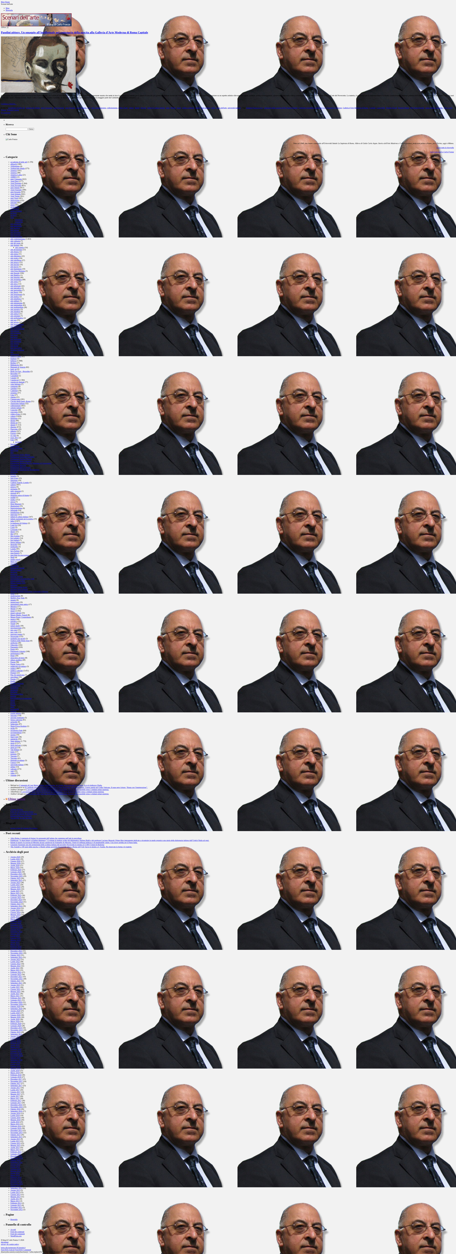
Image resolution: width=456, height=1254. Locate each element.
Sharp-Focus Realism (18, 726)
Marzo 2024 (15, 919)
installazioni (14, 512)
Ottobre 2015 (15, 1135)
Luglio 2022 (15, 962)
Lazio (12, 527)
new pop (13, 630)
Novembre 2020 (16, 1004)
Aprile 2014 (14, 1173)
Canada (13, 378)
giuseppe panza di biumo (19, 495)
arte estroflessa (15, 260)
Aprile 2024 (14, 917)
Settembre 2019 (16, 1034)
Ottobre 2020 (15, 1007)
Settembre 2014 (16, 1163)
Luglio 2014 (15, 1167)
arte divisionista (16, 250)
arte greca (14, 284)
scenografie (14, 709)
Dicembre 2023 (16, 925)
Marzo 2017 (15, 1098)
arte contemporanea (98, 108)
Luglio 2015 (15, 1141)
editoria (13, 431)
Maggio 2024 (15, 915)
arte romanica (15, 333)
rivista (12, 703)
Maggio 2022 (15, 966)
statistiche (14, 739)
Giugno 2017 (15, 1092)
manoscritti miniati (17, 568)
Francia (13, 474)
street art (13, 748)
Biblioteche (14, 365)
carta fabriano (15, 384)
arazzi (12, 205)
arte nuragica (15, 309)
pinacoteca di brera (17, 658)
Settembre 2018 (16, 1060)
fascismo (13, 444)
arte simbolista (15, 339)
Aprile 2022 (14, 968)
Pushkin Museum (17, 683)
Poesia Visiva (15, 664)
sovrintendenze (16, 733)
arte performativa (16, 318)
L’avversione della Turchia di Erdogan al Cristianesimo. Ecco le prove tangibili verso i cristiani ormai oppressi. (67, 790)
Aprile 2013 (14, 1199)
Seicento (13, 716)
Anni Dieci (14, 181)
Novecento (14, 636)
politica (13, 668)
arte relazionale (16, 327)
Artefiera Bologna (17, 350)
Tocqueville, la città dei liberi (21, 818)
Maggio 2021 (15, 992)
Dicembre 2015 (16, 1130)
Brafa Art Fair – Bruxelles (20, 371)
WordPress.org (15, 1236)
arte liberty (14, 292)
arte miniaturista (16, 303)
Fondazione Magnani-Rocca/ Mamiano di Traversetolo (30, 463)
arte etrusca (14, 262)
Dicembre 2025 (16, 874)
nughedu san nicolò (17, 639)
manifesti (13, 564)
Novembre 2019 (16, 1030)
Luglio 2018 (15, 1064)
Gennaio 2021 (15, 1000)
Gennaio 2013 (15, 1205)
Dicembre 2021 (16, 977)
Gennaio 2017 (15, 1103)
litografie (13, 545)
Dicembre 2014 (16, 1156)
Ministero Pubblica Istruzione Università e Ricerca (29, 592)
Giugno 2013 (15, 1195)
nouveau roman (16, 634)
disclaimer (5, 1242)
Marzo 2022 (15, 970)
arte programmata (17, 324)
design (12, 421)
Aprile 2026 (14, 865)
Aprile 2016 (14, 1122)
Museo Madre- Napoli (18, 615)
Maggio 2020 (15, 1017)
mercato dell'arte (16, 577)
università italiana (234, 108)
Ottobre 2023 (15, 930)
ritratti (197, 108)
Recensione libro (16, 694)
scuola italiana (15, 713)
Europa (13, 433)
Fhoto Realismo (16, 448)
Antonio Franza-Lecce (254, 108)
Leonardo (14, 530)
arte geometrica (16, 280)
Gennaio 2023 (15, 949)
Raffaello (13, 692)
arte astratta (14, 230)
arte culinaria (15, 241)
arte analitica (15, 228)
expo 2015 (14, 438)
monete (13, 600)
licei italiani (14, 540)
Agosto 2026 (15, 857)
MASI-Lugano (16, 570)
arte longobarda (16, 294)
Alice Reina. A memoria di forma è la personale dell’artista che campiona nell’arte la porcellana (45, 838)
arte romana (14, 331)
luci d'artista (14, 551)
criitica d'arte (123, 108)
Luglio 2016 (15, 1115)
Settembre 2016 (16, 1111)
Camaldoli (14, 376)
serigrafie (13, 722)
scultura (13, 711)
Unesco (13, 763)
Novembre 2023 (16, 927)
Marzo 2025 (15, 893)
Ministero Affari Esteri (18, 587)
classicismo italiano (17, 403)
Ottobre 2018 (15, 1058)
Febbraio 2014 (15, 1177)
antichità (13, 203)
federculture (14, 446)
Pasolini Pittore (403, 108)
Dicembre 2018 (16, 1054)
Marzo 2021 (15, 996)
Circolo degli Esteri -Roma (20, 401)
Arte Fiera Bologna (17, 271)
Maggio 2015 (15, 1145)
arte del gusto (15, 243)
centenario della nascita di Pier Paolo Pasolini (281, 108)
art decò (13, 215)
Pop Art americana (17, 675)
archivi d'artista (16, 211)
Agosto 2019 (15, 1036)
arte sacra (13, 337)
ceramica (13, 393)
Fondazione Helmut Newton (21, 459)
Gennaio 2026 (15, 872)
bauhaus (13, 359)
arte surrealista (15, 342)
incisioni (18, 442)
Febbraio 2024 (15, 921)
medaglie (13, 572)
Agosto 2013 (15, 1190)
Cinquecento (15, 399)
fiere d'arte (14, 451)
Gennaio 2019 (15, 1051)
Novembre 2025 (16, 876)
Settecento (14, 724)
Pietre (12, 656)
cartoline (13, 389)
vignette (13, 775)
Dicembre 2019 (16, 1028)
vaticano (13, 769)
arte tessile (14, 346)
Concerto (13, 410)
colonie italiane (16, 408)
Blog (7, 8)
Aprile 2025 (14, 891)
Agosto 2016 (15, 1113)
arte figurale (14, 273)
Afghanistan (15, 166)
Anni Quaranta (58, 108)
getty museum (15, 491)
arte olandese (15, 312)
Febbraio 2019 (15, 1049)
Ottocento (14, 645)
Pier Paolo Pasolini (417, 108)
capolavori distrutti (17, 382)
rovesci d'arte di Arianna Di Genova (23, 828)
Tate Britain (14, 750)
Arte (88, 108)
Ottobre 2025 (15, 878)
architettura (14, 209)
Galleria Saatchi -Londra (19, 483)
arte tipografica (16, 348)
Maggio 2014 (15, 1171)
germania (13, 489)
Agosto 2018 (15, 1062)
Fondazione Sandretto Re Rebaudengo (24, 470)
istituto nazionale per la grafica (21, 519)
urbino (12, 767)
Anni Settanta (81, 108)
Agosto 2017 (15, 1088)
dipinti (137, 108)
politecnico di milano (18, 666)
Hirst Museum (15, 504)
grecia (12, 502)
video (12, 773)
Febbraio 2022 (15, 972)
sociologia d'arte (16, 730)
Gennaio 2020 (15, 1026)
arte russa (13, 335)
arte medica (14, 297)
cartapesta (14, 386)
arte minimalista (16, 305)
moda (12, 594)
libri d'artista (15, 536)
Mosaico (13, 607)
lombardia (14, 547)
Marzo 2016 (15, 1124)
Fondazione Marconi (18, 465)
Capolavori (14, 380)
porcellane (14, 677)
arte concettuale (16, 237)
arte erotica (14, 258)
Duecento (14, 429)
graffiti (12, 498)
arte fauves (14, 267)
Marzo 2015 (15, 1150)
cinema (13, 397)
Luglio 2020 (15, 1013)
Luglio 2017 (15, 1090)
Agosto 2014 (15, 1165)
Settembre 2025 (16, 880)
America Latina (16, 175)
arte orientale (15, 316)
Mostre (173, 108)
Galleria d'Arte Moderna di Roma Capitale (359, 108)
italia (168, 108)
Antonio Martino (16, 810)
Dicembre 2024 (16, 900)
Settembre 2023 (16, 932)
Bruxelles (14, 374)
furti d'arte (14, 478)
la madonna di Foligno (18, 523)
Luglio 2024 (15, 910)
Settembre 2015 (16, 1137)
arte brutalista (15, 235)
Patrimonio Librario (17, 651)
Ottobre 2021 (15, 981)
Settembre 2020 (16, 1009)
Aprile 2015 (14, 1148)
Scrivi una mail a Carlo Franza (442, 152)
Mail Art (13, 562)
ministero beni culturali (19, 589)
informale (14, 510)
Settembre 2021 (16, 983)
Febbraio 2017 (15, 1101)
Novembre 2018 (16, 1056)
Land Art (13, 525)
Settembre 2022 (16, 957)
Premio (13, 679)
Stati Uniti (14, 737)
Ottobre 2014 (15, 1160)
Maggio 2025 (15, 889)
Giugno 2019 (15, 1041)
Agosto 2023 (15, 934)
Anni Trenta (14, 196)
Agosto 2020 (15, 1011)
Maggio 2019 (15, 1043)
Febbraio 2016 (15, 1126)
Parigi (12, 649)
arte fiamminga (16, 269)
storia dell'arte (221, 108)
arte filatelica (15, 275)
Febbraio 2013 (15, 1203)
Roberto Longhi (13, 110)
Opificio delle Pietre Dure (20, 641)
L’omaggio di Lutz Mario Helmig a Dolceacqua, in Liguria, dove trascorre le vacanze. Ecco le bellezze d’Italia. (60, 785)
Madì (12, 557)
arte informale (15, 286)
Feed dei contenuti (17, 1232)
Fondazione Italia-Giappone (20, 461)
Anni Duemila (15, 183)
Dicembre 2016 (16, 1105)
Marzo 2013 (15, 1201)
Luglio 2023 (15, 936)
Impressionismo (16, 508)
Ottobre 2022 (15, 955)
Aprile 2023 (14, 942)
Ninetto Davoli (391, 108)
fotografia (14, 472)
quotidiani (14, 690)
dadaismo (14, 418)
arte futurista (15, 277)
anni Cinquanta (46, 108)
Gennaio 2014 (15, 1180)
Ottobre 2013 (15, 1186)
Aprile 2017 (14, 1096)
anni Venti (14, 198)
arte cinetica (19, 247)
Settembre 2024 (16, 906)
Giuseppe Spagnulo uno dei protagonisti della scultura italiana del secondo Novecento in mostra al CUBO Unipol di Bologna (57, 845)
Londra (13, 549)
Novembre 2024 (16, 902)
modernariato (15, 596)
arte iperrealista (16, 290)
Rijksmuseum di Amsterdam (21, 698)
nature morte (15, 626)
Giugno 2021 (15, 989)
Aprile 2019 (14, 1045)
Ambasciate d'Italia (33, 108)
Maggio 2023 (15, 940)
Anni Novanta (15, 186)
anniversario (15, 200)
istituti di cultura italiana (156, 108)
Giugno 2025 (15, 887)
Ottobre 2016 (15, 1109)
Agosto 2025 (15, 883)
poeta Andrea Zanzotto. (434, 108)
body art (13, 369)
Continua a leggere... (9, 104)
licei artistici (14, 538)
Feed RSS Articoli (8, 1250)
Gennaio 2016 (15, 1128)
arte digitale (14, 245)
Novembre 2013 (16, 1184)
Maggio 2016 (15, 1120)
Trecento (13, 758)
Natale (12, 624)
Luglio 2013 (15, 1192)
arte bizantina (15, 233)
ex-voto (13, 436)
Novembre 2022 (16, 953)
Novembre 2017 (16, 1081)
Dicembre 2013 (16, 1182)
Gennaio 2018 (15, 1077)
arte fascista (14, 265)
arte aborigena (15, 224)
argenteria (19, 220)
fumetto (13, 476)
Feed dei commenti (17, 1234)
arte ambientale (16, 226)
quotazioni (14, 688)
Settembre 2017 (16, 1086)
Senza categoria (16, 720)
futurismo (14, 480)
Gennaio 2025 (15, 898)
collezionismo (112, 108)
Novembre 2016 (16, 1107)
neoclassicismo (16, 628)
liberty (12, 532)
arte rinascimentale (17, 329)
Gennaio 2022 (15, 974)
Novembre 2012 (16, 1210)
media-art (13, 574)
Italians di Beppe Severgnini (21, 816)
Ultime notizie (16, 798)
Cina (12, 395)
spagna (13, 735)
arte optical (14, 314)
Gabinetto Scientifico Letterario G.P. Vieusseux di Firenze (320, 108)
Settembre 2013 (16, 1188)
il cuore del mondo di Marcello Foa (23, 814)
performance (15, 654)
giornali (13, 493)
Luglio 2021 (15, 987)
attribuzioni (14, 354)
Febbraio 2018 (15, 1075)
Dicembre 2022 (16, 951)
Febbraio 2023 (15, 947)
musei (179, 108)
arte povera (14, 322)
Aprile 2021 (14, 994)
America (13, 171)
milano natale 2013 (17, 581)
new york (14, 632)
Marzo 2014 (15, 1175)
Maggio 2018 (15, 1068)
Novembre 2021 (16, 979)
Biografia (9, 10)
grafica (13, 500)
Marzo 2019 (15, 1047)
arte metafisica (15, 299)
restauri (13, 696)
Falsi (12, 440)
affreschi (13, 164)
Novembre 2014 (16, 1158)
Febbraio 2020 (15, 1024)
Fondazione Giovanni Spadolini (22, 457)
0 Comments (5, 113)
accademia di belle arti (16, 108)
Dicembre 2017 (16, 1079)
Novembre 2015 (16, 1133)
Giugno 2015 (15, 1143)
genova (13, 487)
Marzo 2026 (15, 868)
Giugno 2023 (15, 938)
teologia (13, 754)
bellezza (13, 361)
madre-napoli (15, 559)
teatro (12, 752)
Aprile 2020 (14, 1019)
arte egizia (14, 254)
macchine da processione (19, 555)
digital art (13, 423)
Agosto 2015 (15, 1139)
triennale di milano (17, 760)
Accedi (13, 1230)
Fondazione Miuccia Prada (20, 468)
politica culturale (188, 108)
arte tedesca (14, 344)
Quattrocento (15, 686)
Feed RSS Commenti (23, 1250)
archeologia (14, 207)
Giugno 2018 (15, 1066)
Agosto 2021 (15, 985)
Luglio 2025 (15, 885)
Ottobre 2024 (15, 904)
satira (12, 707)
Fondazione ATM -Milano (20, 455)
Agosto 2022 (15, 959)
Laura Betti (381, 108)
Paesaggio (14, 647)
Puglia (12, 681)
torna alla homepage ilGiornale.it (13, 1248)
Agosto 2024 (15, 908)
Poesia (12, 662)
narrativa (13, 621)
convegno (14, 412)
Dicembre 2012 (16, 1207)
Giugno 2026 (15, 861)
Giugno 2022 (15, 964)
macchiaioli (14, 553)
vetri (12, 771)
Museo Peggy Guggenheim (20, 617)
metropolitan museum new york (22, 579)
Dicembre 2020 (16, 1002)
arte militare (14, 301)
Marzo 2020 (15, 1021)
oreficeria (13, 643)
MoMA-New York (17, 598)
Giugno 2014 (15, 1169)
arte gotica (14, 282)
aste (11, 352)
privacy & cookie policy (10, 1244)
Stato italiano (205, 108)
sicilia (12, 728)
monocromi (14, 602)
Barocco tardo (15, 356)
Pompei (13, 673)
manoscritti (14, 566)
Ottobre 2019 (15, 1032)
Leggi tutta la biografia (445, 148)
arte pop (13, 320)
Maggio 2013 (15, 1197)
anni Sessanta (70, 108)
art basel (13, 213)
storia (213, 108)
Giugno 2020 (15, 1015)
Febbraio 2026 (15, 870)
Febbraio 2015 (15, 1152)
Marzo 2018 (15, 1073)
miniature (13, 585)
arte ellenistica (15, 256)
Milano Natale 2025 (17, 583)
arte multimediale (16, 307)
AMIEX (13, 177)
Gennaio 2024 (15, 923)
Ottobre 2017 (15, 1083)
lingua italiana (15, 542)
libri (11, 534)
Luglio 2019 (15, 1039)
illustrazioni (14, 506)
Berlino (13, 363)
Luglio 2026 (15, 859)
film (11, 453)
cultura (131, 108)
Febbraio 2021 (15, 998)
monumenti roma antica (19, 604)
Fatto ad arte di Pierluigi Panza (21, 812)
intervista (13, 515)
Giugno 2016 (15, 1118)
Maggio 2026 (15, 863)
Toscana (13, 756)
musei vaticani (15, 613)
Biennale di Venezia (17, 367)
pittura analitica (16, 660)
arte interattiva (15, 288)
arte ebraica (14, 252)
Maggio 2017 (15, 1094)
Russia (12, 705)
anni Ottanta (15, 188)
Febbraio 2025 (15, 895)
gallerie (13, 485)
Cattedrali (14, 391)
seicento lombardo (17, 718)
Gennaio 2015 (15, 1154)
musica (13, 619)
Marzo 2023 (15, 945)
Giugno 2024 (15, 912)
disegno (143, 108)
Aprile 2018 (14, 1071)
